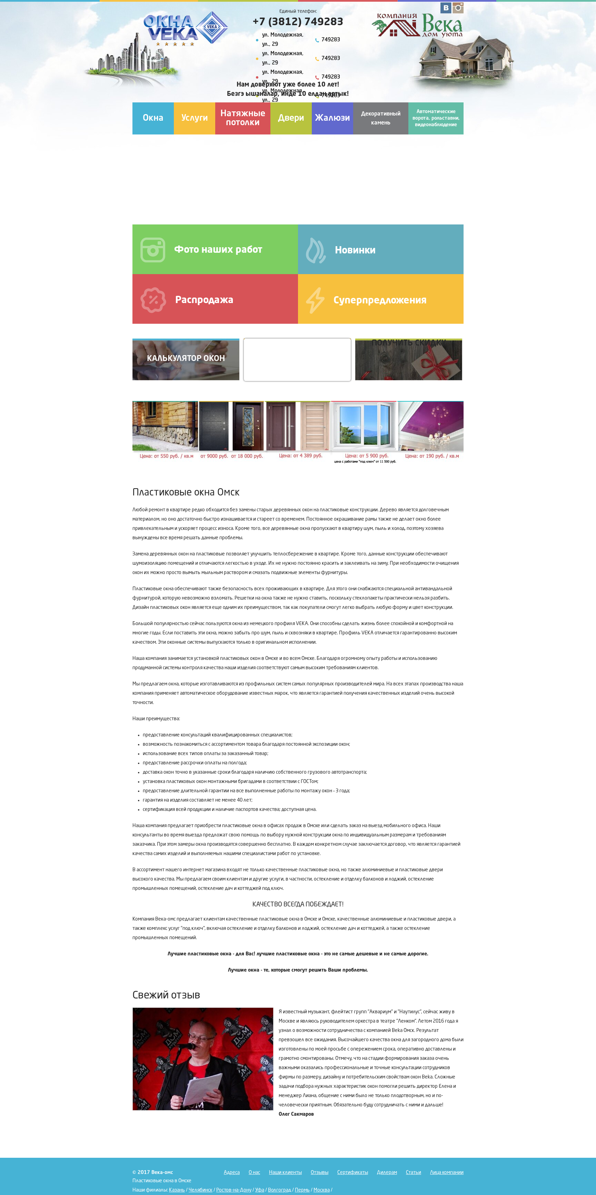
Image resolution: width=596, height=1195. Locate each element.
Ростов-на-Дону (233, 1190)
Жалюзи (332, 118)
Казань (177, 1190)
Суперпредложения (380, 301)
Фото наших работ (218, 250)
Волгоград (279, 1190)
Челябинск (200, 1190)
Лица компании (447, 1172)
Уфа (259, 1190)
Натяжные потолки (242, 118)
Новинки (355, 251)
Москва (322, 1190)
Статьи (413, 1172)
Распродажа (204, 300)
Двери (291, 118)
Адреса (232, 1172)
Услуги (194, 118)
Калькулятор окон (186, 359)
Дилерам (387, 1172)
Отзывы (319, 1172)
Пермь (302, 1190)
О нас (254, 1172)
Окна (153, 118)
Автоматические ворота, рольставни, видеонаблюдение (436, 118)
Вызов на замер (297, 359)
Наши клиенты (285, 1172)
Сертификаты (352, 1172)
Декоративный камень (380, 118)
